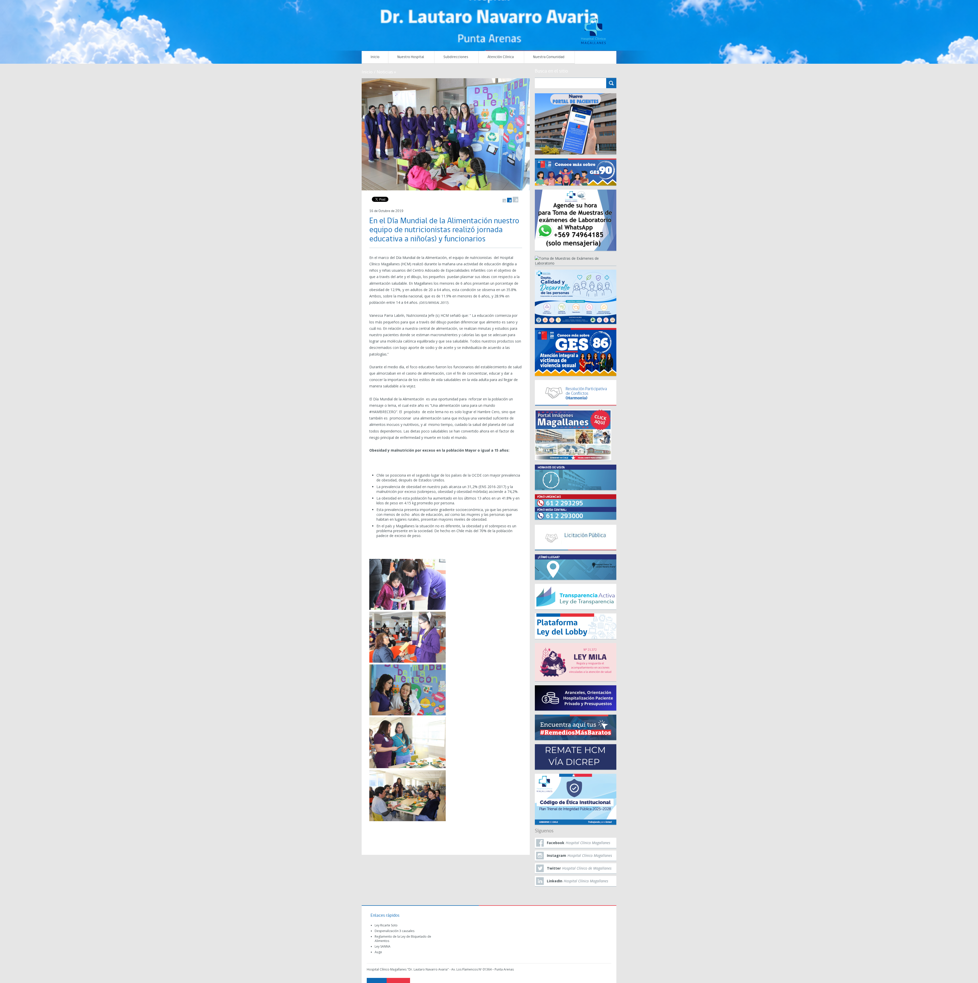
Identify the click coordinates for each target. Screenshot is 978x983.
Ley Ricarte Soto (386, 925)
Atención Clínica (500, 57)
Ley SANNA (382, 946)
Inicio (375, 57)
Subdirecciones (455, 57)
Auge (378, 952)
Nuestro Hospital (410, 57)
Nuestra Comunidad (548, 57)
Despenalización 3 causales (394, 931)
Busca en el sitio (551, 71)
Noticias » (386, 72)
